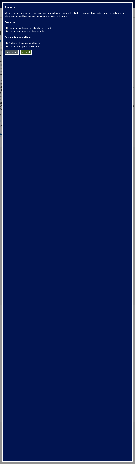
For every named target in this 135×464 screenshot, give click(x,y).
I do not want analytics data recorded (27, 31)
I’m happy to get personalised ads (25, 43)
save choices (11, 52)
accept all (26, 52)
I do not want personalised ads (24, 46)
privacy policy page (57, 16)
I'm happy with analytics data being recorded (31, 28)
